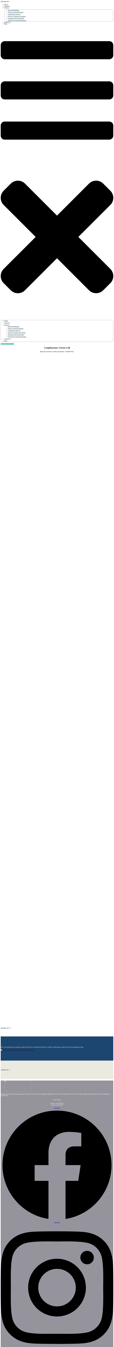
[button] (57, 172)
